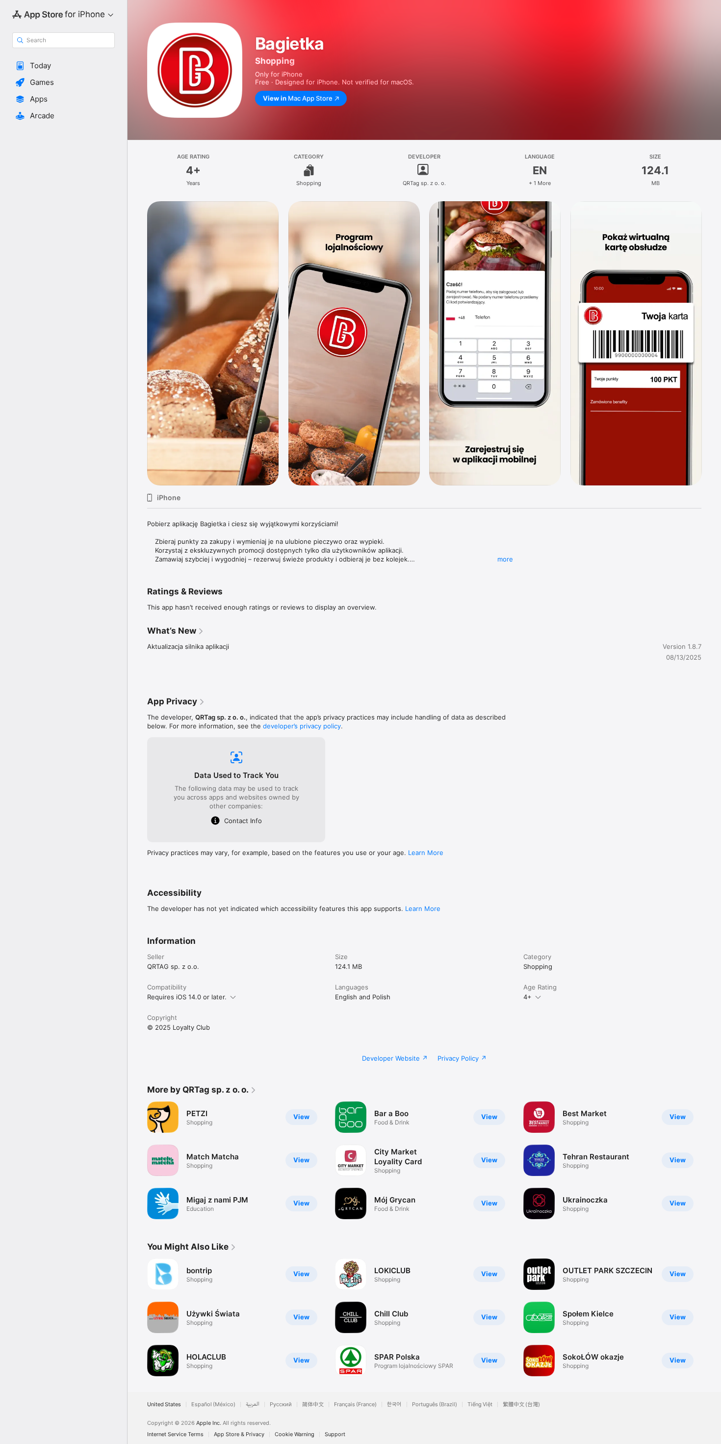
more (505, 559)
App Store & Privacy (239, 1434)
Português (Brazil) (434, 1404)
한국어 (394, 1404)
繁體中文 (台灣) (521, 1404)
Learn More (425, 852)
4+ (527, 997)
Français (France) (355, 1404)
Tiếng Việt (479, 1404)
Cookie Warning (294, 1434)
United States (164, 1404)
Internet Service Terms (175, 1434)
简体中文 (313, 1404)
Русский (281, 1404)
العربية (252, 1404)
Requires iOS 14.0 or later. (187, 997)
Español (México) (213, 1404)
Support (335, 1434)
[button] (63, 65)
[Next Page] (711, 343)
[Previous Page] (137, 343)
